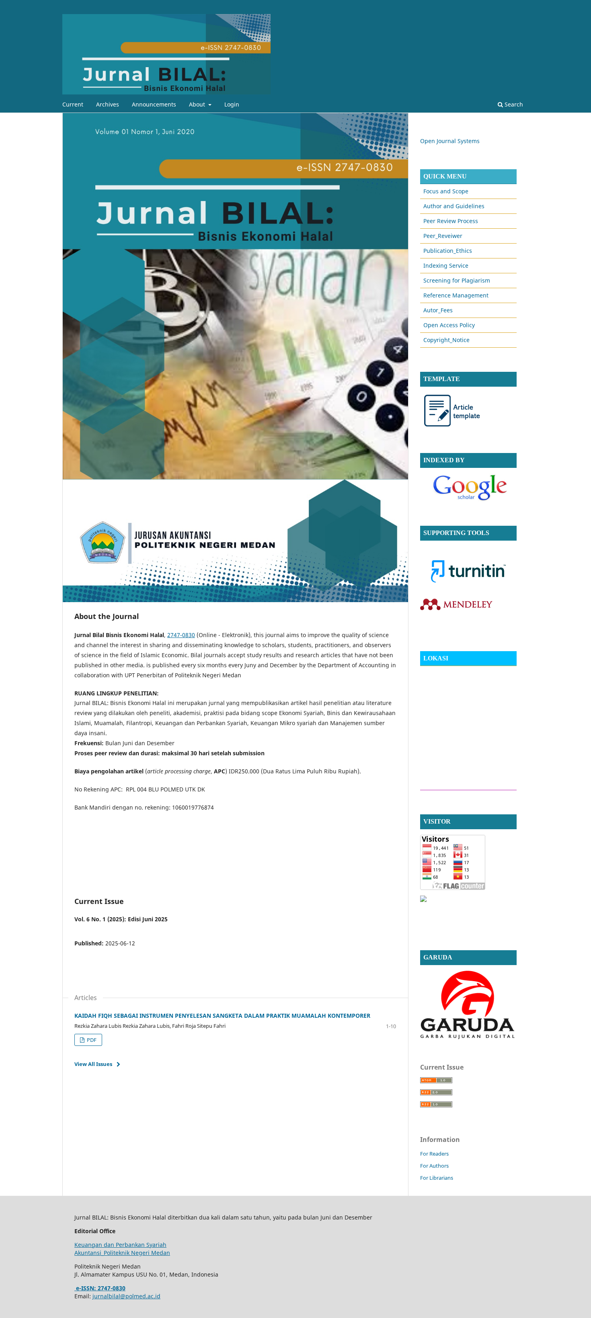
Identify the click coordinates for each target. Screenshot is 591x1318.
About (198, 104)
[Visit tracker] (423, 900)
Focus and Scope (445, 191)
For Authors (434, 1165)
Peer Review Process (450, 221)
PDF (91, 1039)
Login (231, 104)
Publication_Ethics (447, 250)
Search (513, 104)
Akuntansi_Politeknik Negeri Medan (122, 1253)
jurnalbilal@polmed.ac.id (126, 1296)
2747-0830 (181, 635)
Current (72, 104)
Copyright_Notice (446, 340)
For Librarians (436, 1177)
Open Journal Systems (450, 141)
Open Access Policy (449, 325)
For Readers (434, 1153)
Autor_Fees (438, 310)
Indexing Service (445, 265)
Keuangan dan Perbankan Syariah (120, 1244)
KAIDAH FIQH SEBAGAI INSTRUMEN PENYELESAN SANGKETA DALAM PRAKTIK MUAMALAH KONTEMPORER (222, 1015)
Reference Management (455, 295)
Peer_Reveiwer (442, 236)
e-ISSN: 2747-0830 (99, 1288)
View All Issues (93, 1064)
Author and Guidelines (453, 206)
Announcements (154, 104)
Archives (107, 104)
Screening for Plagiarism (456, 280)
